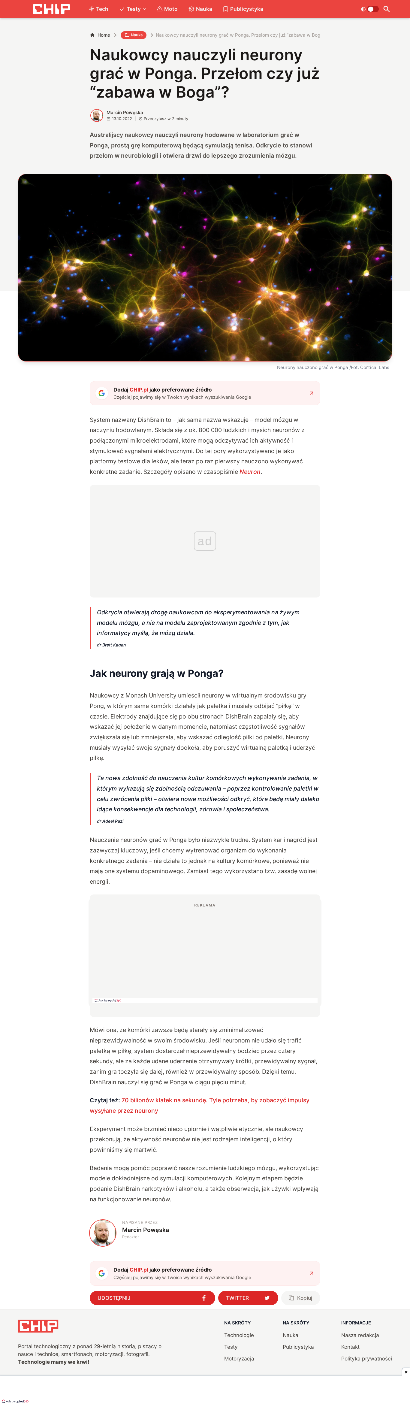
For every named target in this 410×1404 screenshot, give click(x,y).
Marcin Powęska (125, 112)
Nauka (204, 9)
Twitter (237, 1298)
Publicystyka (246, 9)
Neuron (250, 471)
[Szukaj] (386, 9)
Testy (134, 9)
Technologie (239, 1335)
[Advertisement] (205, 952)
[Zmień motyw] (370, 9)
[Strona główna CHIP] (51, 9)
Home (104, 35)
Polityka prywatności (366, 1358)
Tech (102, 9)
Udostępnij (114, 1298)
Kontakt (350, 1347)
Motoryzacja (239, 1358)
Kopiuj (304, 1298)
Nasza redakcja (360, 1335)
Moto (171, 9)
